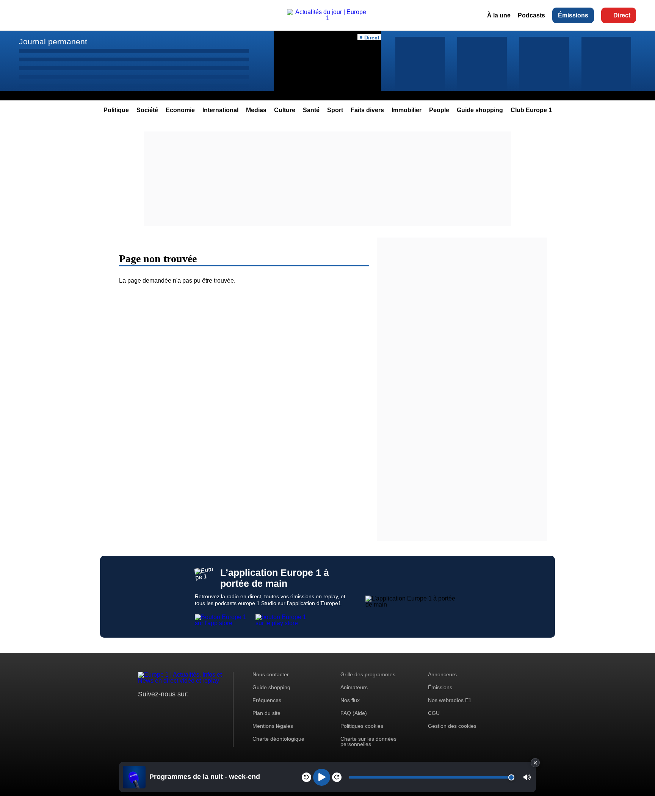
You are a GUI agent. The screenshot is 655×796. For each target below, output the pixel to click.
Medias (256, 110)
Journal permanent (53, 41)
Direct (621, 15)
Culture (284, 110)
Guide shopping (480, 110)
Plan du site (266, 713)
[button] (527, 777)
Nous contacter (270, 674)
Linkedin (207, 708)
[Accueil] (327, 18)
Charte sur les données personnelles (368, 741)
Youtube (181, 708)
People (439, 110)
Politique (116, 110)
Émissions (573, 15)
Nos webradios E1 (450, 700)
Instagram (155, 708)
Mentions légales (272, 726)
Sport (335, 110)
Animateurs (354, 687)
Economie (180, 110)
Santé (311, 110)
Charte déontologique (278, 739)
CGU (434, 713)
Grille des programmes (367, 674)
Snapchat (194, 708)
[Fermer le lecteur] (535, 762)
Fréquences (266, 700)
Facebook (168, 708)
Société (147, 110)
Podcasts (531, 15)
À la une (499, 15)
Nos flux (350, 700)
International (220, 110)
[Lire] (321, 777)
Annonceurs (442, 674)
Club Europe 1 (531, 110)
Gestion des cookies (452, 726)
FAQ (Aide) (353, 713)
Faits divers (367, 110)
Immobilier (407, 110)
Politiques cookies (361, 726)
